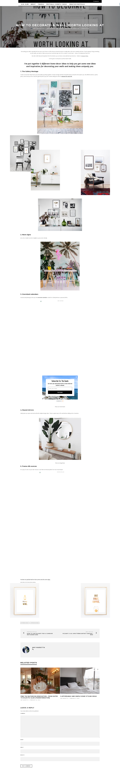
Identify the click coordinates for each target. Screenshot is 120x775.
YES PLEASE (60, 392)
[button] (60, 381)
